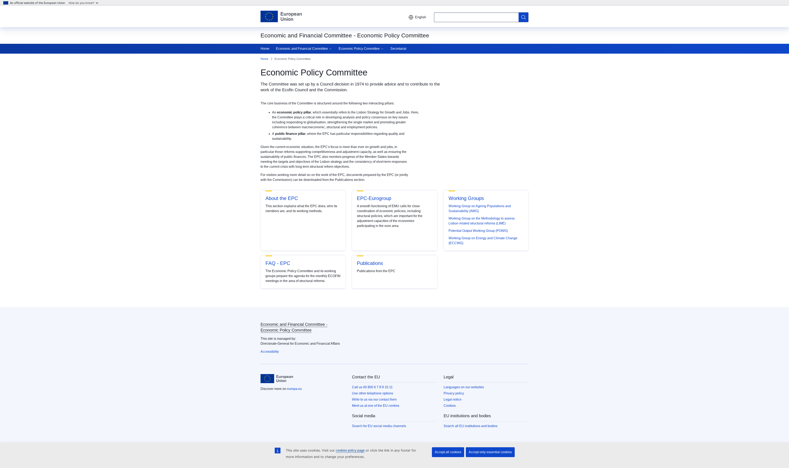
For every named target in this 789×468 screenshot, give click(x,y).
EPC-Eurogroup (374, 198)
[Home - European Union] (281, 16)
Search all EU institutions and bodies (470, 426)
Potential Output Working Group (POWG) (478, 230)
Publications (370, 263)
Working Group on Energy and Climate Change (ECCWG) (483, 240)
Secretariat (398, 48)
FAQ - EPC (277, 263)
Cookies (450, 405)
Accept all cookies (448, 452)
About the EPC (281, 198)
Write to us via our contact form (374, 399)
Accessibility (270, 351)
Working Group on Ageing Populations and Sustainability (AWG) (480, 208)
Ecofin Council (295, 90)
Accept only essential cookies (490, 452)
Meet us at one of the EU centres (375, 405)
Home (265, 48)
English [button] (420, 17)
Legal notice (452, 399)
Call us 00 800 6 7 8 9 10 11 (372, 387)
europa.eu (294, 389)
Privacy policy (454, 393)
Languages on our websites (464, 387)
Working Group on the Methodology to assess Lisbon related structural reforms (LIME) (482, 221)
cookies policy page (350, 450)
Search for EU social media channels (379, 426)
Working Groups (466, 198)
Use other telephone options (372, 393)
